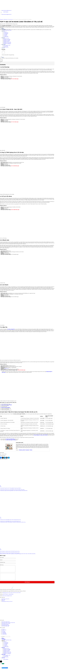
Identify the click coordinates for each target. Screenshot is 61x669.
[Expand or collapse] (0, 62)
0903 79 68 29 (5, 594)
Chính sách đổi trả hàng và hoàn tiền (8, 622)
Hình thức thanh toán (6, 621)
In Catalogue (6, 643)
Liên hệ (3, 600)
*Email (1, 559)
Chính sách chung (5, 624)
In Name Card (6, 646)
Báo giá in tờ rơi (6, 648)
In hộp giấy (4, 632)
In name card (4, 634)
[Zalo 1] (4, 667)
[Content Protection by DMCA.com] (6, 619)
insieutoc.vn (6, 368)
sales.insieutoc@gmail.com (6, 10)
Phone (3, 663)
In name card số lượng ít (5, 407)
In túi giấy (3, 631)
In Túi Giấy (5, 644)
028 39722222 (11, 594)
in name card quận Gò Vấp (10, 439)
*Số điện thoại (2, 562)
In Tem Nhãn (6, 642)
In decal (3, 629)
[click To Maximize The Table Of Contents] (1, 60)
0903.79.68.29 (5, 659)
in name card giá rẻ (11, 329)
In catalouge (4, 633)
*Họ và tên (2, 557)
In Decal (5, 641)
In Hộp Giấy (6, 645)
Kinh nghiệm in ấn (7, 655)
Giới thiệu (3, 639)
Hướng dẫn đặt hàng (5, 625)
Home (3, 638)
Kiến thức (3, 599)
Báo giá (3, 647)
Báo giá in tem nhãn (7, 651)
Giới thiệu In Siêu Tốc (5, 598)
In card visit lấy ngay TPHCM (6, 404)
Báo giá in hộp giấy (7, 649)
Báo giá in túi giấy (7, 650)
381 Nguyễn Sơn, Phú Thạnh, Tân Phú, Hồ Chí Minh (12, 592)
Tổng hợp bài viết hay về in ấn (7, 601)
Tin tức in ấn (6, 656)
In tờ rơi (3, 630)
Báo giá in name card (7, 652)
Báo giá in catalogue (7, 653)
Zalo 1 (7, 667)
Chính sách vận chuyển (6, 623)
